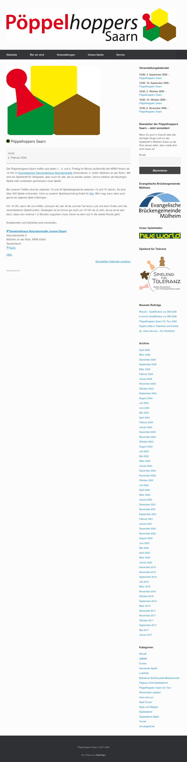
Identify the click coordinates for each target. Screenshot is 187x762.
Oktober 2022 (146, 480)
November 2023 (147, 437)
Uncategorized (146, 726)
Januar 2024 (145, 427)
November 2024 (147, 383)
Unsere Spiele (96, 54)
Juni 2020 (144, 543)
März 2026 (144, 354)
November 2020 (147, 533)
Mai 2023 (144, 456)
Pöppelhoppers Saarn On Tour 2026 (158, 321)
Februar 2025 (146, 374)
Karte (12, 248)
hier (91, 193)
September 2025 (148, 364)
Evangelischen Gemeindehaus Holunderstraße (45, 173)
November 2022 (147, 475)
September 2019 (148, 576)
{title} (9, 254)
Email (142, 155)
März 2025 (144, 369)
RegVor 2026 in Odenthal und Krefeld (158, 326)
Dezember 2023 (147, 432)
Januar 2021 (145, 523)
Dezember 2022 (147, 470)
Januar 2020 (145, 562)
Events (143, 663)
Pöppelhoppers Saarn (150, 78)
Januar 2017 (145, 634)
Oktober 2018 (146, 596)
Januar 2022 (145, 499)
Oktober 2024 (146, 388)
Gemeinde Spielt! (148, 668)
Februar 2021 (146, 519)
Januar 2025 (145, 379)
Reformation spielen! (150, 692)
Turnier (142, 721)
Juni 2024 (144, 408)
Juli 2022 (144, 485)
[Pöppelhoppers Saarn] (91, 25)
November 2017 (147, 615)
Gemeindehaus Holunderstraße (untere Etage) (38, 231)
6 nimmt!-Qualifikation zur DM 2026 (158, 316)
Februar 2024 (146, 422)
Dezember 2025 (147, 359)
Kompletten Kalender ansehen (113, 261)
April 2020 (144, 552)
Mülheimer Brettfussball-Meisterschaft (159, 678)
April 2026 (144, 350)
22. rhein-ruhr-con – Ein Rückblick (157, 331)
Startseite (11, 54)
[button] (181, 54)
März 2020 (144, 557)
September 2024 (148, 393)
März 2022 (144, 494)
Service (120, 54)
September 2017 (148, 625)
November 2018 (147, 591)
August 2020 (145, 538)
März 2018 (144, 605)
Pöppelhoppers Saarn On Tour (155, 687)
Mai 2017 (144, 630)
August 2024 (145, 398)
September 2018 (148, 601)
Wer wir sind (37, 54)
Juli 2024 (144, 403)
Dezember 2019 (147, 567)
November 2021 (147, 509)
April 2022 (144, 490)
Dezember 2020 (147, 528)
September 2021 (148, 514)
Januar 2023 (145, 465)
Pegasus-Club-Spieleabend (153, 682)
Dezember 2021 (147, 504)
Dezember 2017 (147, 610)
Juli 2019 (144, 581)
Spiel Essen (145, 702)
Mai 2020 (144, 547)
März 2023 (144, 461)
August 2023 (145, 446)
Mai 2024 (144, 412)
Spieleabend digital (149, 716)
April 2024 (144, 417)
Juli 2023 (144, 451)
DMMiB (143, 658)
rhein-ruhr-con (146, 697)
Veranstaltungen (66, 54)
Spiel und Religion (148, 707)
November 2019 (147, 572)
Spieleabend (145, 711)
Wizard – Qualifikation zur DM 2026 (158, 311)
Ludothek (144, 673)
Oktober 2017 (146, 620)
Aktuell (142, 653)
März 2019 (144, 586)
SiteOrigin (100, 754)
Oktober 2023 (146, 441)
